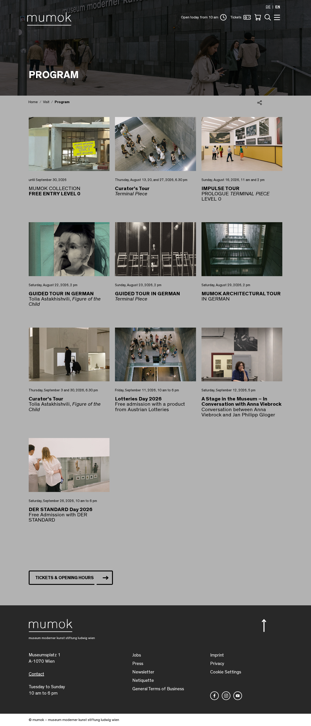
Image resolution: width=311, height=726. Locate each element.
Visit (46, 102)
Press (137, 663)
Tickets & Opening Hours (64, 578)
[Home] (50, 18)
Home (33, 102)
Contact (36, 674)
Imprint (217, 655)
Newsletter (143, 672)
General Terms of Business (158, 689)
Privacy (217, 663)
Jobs (136, 655)
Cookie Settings (225, 672)
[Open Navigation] (276, 17)
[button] (203, 17)
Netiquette (143, 680)
